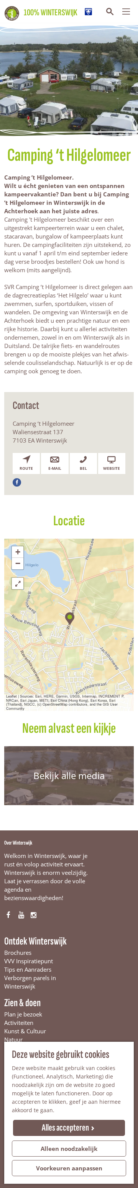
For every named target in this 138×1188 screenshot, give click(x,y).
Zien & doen (22, 1003)
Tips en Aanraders (27, 969)
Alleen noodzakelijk (69, 1148)
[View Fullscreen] (17, 583)
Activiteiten (18, 1022)
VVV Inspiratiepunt (28, 961)
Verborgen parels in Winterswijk (30, 982)
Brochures (17, 952)
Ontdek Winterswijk (35, 941)
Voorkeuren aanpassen (69, 1168)
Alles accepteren (65, 1128)
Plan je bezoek (23, 1014)
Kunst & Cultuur (25, 1031)
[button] (69, 617)
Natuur (13, 1039)
